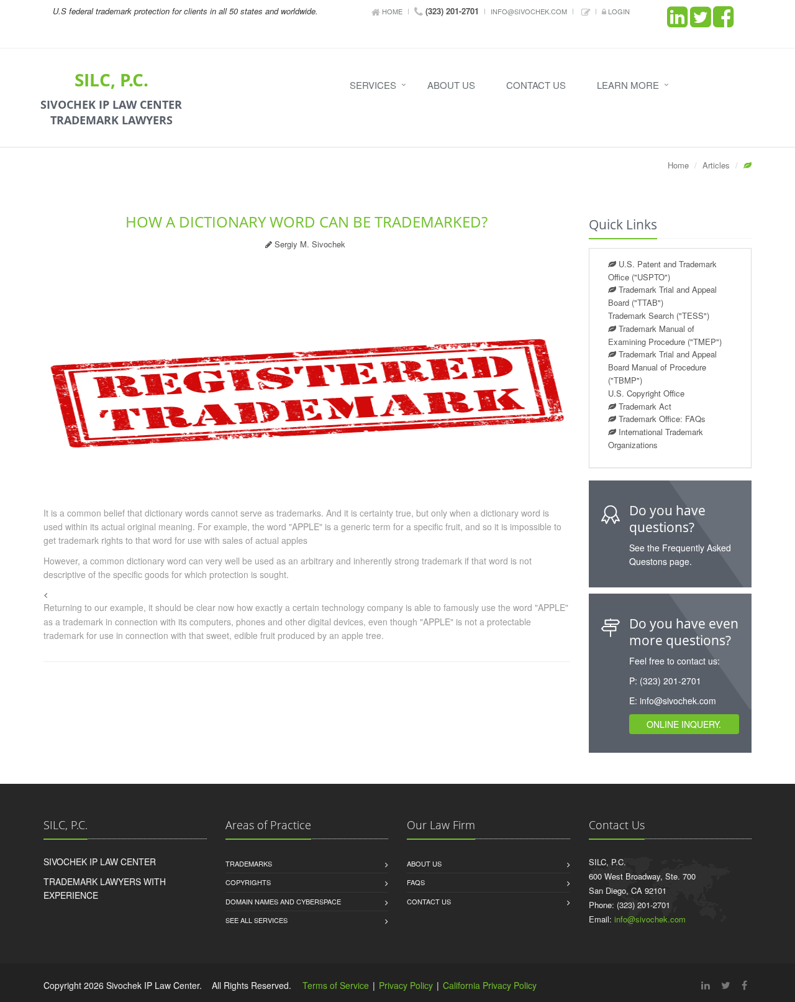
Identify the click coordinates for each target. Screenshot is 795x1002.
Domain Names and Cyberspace (283, 901)
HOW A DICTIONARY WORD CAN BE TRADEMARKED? (306, 221)
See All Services (256, 920)
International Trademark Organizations (655, 438)
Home (391, 11)
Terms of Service (335, 985)
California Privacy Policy (490, 985)
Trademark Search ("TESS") (658, 315)
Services (373, 84)
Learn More (628, 84)
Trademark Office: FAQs (661, 419)
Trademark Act (643, 406)
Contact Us (536, 84)
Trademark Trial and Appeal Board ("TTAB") (662, 295)
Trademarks (248, 863)
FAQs (416, 882)
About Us (451, 84)
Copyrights (248, 882)
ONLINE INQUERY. (684, 724)
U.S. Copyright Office (646, 393)
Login (618, 11)
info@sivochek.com (529, 11)
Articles (716, 165)
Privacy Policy (406, 985)
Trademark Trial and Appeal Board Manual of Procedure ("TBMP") (662, 367)
